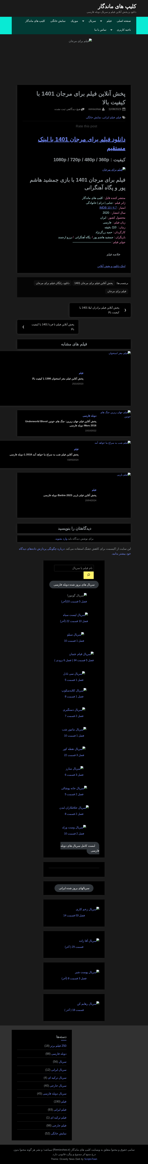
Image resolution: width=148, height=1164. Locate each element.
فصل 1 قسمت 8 (74, 696)
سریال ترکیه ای (57, 1077)
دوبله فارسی (89, 415)
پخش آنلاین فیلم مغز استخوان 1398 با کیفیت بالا (57, 378)
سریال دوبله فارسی (54, 1093)
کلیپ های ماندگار (117, 6)
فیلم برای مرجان (116, 291)
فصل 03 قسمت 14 (74, 915)
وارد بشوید (61, 538)
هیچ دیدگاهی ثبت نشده (67, 109)
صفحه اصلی (124, 20)
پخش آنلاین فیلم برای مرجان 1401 (93, 283)
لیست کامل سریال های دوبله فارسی (79, 848)
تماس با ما (100, 29)
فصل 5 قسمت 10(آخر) (74, 601)
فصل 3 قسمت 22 (74, 755)
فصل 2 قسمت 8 (74, 813)
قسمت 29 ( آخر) (74, 946)
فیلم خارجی (59, 1125)
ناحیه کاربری (124, 29)
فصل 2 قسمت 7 (74, 715)
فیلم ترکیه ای (58, 1117)
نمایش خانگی (58, 20)
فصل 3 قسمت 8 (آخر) (74, 978)
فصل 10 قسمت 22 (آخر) (74, 621)
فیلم (109, 20)
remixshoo (94, 109)
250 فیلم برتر (58, 1045)
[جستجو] (88, 575)
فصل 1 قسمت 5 (74, 679)
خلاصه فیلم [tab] (113, 254)
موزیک (74, 20)
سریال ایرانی (58, 1069)
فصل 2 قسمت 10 (74, 833)
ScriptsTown (90, 1159)
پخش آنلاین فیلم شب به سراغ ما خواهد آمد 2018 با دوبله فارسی (44, 454)
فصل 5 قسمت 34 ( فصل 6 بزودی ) (74, 660)
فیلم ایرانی (109, 117)
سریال (92, 20)
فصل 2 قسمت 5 (74, 794)
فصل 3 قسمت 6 (74, 774)
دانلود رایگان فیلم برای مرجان (52, 283)
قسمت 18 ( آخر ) (74, 1009)
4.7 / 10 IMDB (108, 207)
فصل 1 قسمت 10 (74, 640)
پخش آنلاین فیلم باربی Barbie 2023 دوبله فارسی (69, 495)
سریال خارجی (58, 1085)
